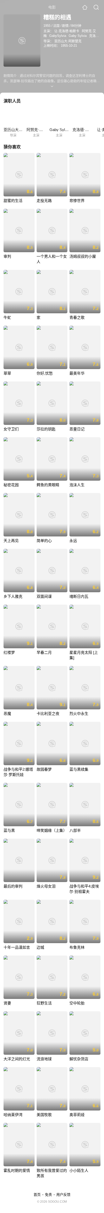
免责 (48, 1195)
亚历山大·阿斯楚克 (68, 41)
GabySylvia (57, 36)
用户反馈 (63, 1195)
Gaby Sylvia (78, 36)
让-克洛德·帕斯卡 (66, 31)
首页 (37, 1195)
